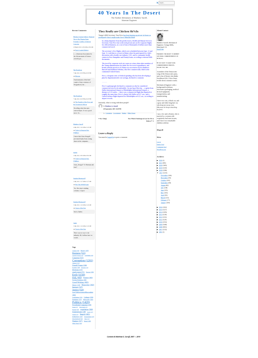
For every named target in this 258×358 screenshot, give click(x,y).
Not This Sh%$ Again (82, 184)
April (162, 195)
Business (79, 253)
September (164, 183)
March (163, 198)
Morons (77, 76)
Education (84, 267)
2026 (160, 160)
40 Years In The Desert (129, 13)
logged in (110, 137)
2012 (160, 217)
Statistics (75, 314)
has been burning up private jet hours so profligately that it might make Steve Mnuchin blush (124, 36)
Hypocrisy (88, 285)
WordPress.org (161, 149)
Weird (87, 321)
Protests (75, 307)
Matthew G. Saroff (111, 106)
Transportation (89, 316)
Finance (88, 278)
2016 (160, 207)
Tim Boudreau (77, 70)
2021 (160, 163)
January (163, 203)
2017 (161, 173)
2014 (160, 212)
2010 (160, 222)
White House (77, 323)
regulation (86, 309)
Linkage (88, 297)
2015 (160, 210)
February (164, 200)
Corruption (82, 260)
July (162, 188)
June (162, 190)
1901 (160, 232)
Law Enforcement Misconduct (82, 293)
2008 (160, 227)
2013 (160, 214)
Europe (90, 272)
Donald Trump (79, 265)
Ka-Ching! (103, 118)
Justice (78, 289)
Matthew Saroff (78, 124)
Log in (159, 142)
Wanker (77, 321)
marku (75, 152)
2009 (160, 224)
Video (86, 318)
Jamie (75, 223)
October (163, 180)
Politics (81, 302)
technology (77, 316)
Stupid (85, 314)
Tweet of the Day (80, 229)
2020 (160, 165)
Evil (78, 274)
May (162, 193)
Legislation (77, 297)
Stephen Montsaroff (79, 178)
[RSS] (158, 3)
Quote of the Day (80, 208)
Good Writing (80, 282)
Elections (77, 270)
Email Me (160, 49)
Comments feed (161, 147)
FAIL (77, 277)
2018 (160, 170)
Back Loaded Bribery (82, 50)
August (163, 185)
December (164, 175)
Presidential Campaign (81, 305)
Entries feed (160, 144)
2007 (160, 229)
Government (117, 113)
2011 (160, 220)
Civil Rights (89, 255)
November (164, 178)
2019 (160, 168)
